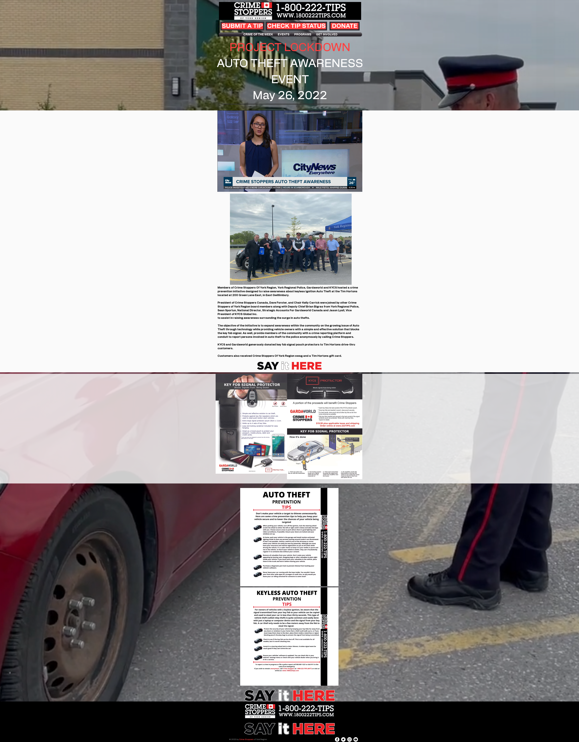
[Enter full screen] (358, 188)
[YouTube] (355, 739)
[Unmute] (226, 188)
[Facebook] (337, 739)
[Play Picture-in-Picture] (353, 188)
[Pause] (221, 188)
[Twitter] (343, 739)
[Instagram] (349, 739)
